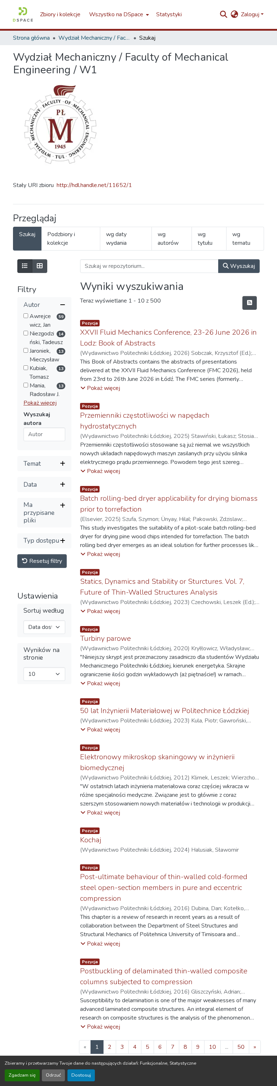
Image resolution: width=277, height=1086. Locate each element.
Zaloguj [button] (251, 14)
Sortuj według (43, 610)
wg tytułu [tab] (205, 238)
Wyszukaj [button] (242, 266)
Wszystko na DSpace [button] (116, 14)
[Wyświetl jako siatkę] (39, 266)
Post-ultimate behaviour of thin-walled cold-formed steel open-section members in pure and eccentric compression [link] (163, 887)
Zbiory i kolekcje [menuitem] (60, 14)
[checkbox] (25, 315)
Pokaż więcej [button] (40, 403)
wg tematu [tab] (241, 238)
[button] (23, 14)
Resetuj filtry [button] (45, 561)
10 (212, 1047)
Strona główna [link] (31, 38)
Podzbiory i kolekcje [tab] (61, 238)
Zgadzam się (22, 1075)
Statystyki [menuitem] (169, 14)
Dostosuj (81, 1075)
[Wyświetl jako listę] (24, 266)
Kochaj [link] (90, 840)
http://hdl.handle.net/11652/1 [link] (94, 185)
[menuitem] (118, 14)
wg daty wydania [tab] (116, 238)
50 (241, 1047)
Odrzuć (53, 1075)
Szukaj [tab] (27, 234)
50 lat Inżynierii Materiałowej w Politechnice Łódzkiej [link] (164, 711)
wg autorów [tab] (168, 238)
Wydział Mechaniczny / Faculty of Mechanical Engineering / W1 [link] (94, 38)
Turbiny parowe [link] (105, 638)
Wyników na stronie (41, 653)
